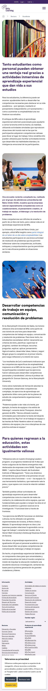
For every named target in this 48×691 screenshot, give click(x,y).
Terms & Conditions (8, 607)
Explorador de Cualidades (10, 604)
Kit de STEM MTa (30, 636)
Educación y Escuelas (9, 629)
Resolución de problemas (33, 600)
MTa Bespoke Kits (30, 640)
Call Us (30, 2)
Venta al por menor (8, 655)
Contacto (5, 586)
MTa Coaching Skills (31, 647)
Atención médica (7, 638)
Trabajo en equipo (30, 590)
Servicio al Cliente (31, 595)
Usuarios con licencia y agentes (12, 595)
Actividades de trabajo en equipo (35, 586)
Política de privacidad (8, 609)
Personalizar (10, 679)
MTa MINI (28, 650)
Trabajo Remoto (30, 614)
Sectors (13, 16)
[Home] (3, 16)
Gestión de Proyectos (32, 597)
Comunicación (29, 593)
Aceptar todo (11, 685)
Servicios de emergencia (10, 652)
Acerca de (5, 588)
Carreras (5, 593)
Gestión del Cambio (31, 611)
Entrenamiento (29, 609)
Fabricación (5, 643)
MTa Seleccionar (30, 643)
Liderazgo (28, 588)
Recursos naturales (8, 636)
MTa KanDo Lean (30, 654)
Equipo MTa (28, 633)
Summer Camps (7, 631)
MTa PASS (28, 638)
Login (22, 2)
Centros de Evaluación (32, 607)
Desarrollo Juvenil (30, 602)
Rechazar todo (24, 679)
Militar (4, 645)
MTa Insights (29, 631)
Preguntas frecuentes (9, 600)
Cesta (16, 2)
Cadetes (4, 648)
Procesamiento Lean (31, 604)
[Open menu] (44, 8)
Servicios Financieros (9, 634)
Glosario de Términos (9, 602)
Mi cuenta (5, 590)
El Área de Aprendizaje (9, 597)
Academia (26, 16)
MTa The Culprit (30, 652)
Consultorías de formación (10, 650)
